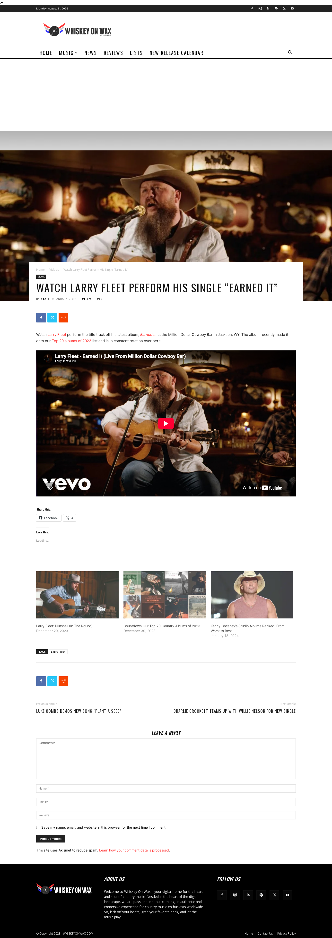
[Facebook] (252, 8)
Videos (54, 270)
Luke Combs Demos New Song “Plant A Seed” (79, 711)
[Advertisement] (166, 95)
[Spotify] (276, 8)
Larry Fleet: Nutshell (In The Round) (64, 626)
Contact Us (265, 933)
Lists (136, 52)
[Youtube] (292, 8)
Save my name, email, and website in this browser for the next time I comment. (103, 827)
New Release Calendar (176, 52)
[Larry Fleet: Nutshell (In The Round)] (77, 594)
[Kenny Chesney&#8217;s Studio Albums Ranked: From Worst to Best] (252, 594)
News (91, 52)
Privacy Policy (286, 933)
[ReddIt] (63, 317)
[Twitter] (284, 8)
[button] (290, 53)
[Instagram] (260, 8)
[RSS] (268, 8)
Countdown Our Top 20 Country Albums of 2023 (161, 626)
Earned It (148, 334)
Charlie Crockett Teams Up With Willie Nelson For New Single (235, 711)
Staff (45, 299)
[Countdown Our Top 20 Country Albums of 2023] (164, 594)
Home (46, 52)
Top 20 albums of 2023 (71, 341)
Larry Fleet (57, 334)
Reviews (113, 52)
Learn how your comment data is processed (134, 850)
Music (66, 52)
